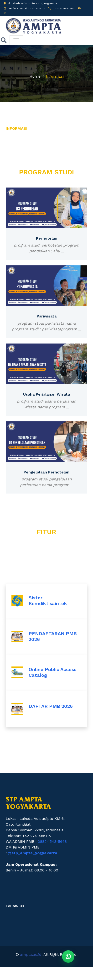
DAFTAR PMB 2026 (51, 706)
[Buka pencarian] (3, 40)
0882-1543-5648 (52, 841)
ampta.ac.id (30, 954)
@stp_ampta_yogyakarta (32, 853)
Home (35, 76)
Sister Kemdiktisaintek (48, 600)
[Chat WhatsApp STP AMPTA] (68, 956)
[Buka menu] (16, 40)
